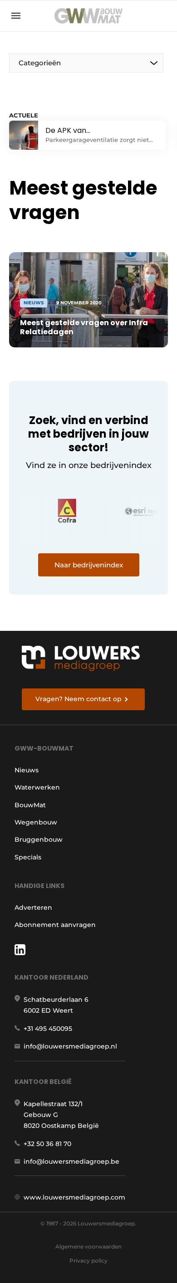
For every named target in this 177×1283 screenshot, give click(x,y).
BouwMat (30, 805)
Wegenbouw (36, 822)
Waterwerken (37, 787)
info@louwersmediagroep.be (71, 1161)
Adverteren (33, 907)
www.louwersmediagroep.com (74, 1197)
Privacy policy (88, 1260)
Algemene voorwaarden (88, 1246)
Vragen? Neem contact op (78, 699)
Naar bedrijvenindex (88, 565)
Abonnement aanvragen (55, 925)
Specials (28, 857)
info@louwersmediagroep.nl (70, 1046)
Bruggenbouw (39, 839)
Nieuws (27, 770)
